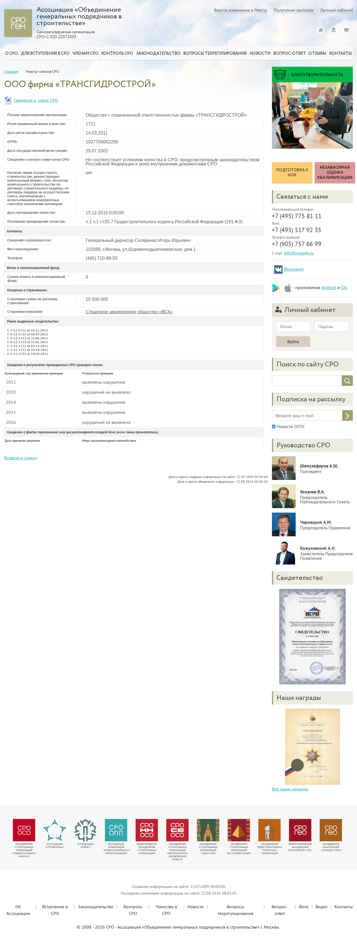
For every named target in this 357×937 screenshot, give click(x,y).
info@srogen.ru (299, 253)
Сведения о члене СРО (36, 100)
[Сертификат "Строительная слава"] (312, 746)
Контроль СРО (133, 910)
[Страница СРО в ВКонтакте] (278, 269)
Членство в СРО (166, 910)
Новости (195, 906)
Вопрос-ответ (289, 53)
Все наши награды (290, 789)
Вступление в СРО (55, 910)
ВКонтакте (294, 269)
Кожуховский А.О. (318, 548)
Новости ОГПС (290, 426)
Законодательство (96, 906)
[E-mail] (346, 30)
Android (328, 287)
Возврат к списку (20, 457)
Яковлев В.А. (312, 491)
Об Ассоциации (18, 910)
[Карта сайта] (333, 30)
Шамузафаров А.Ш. (319, 465)
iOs (344, 287)
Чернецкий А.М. (316, 522)
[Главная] (321, 30)
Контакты (343, 906)
